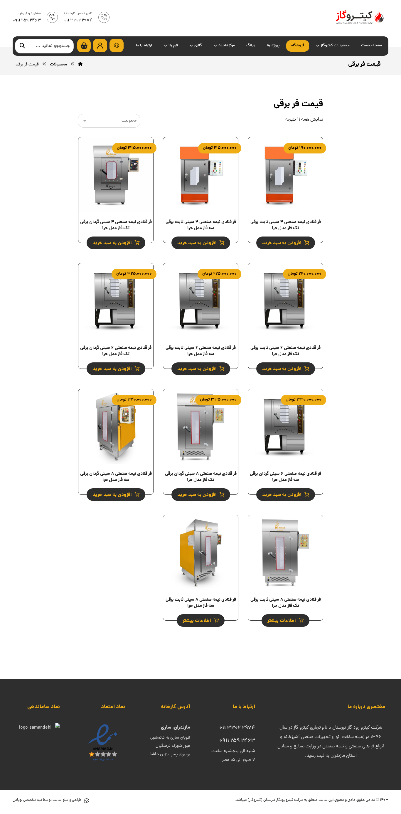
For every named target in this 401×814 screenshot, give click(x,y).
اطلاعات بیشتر (281, 620)
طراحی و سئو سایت (66, 800)
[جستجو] (22, 46)
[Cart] (84, 45)
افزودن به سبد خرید (281, 243)
